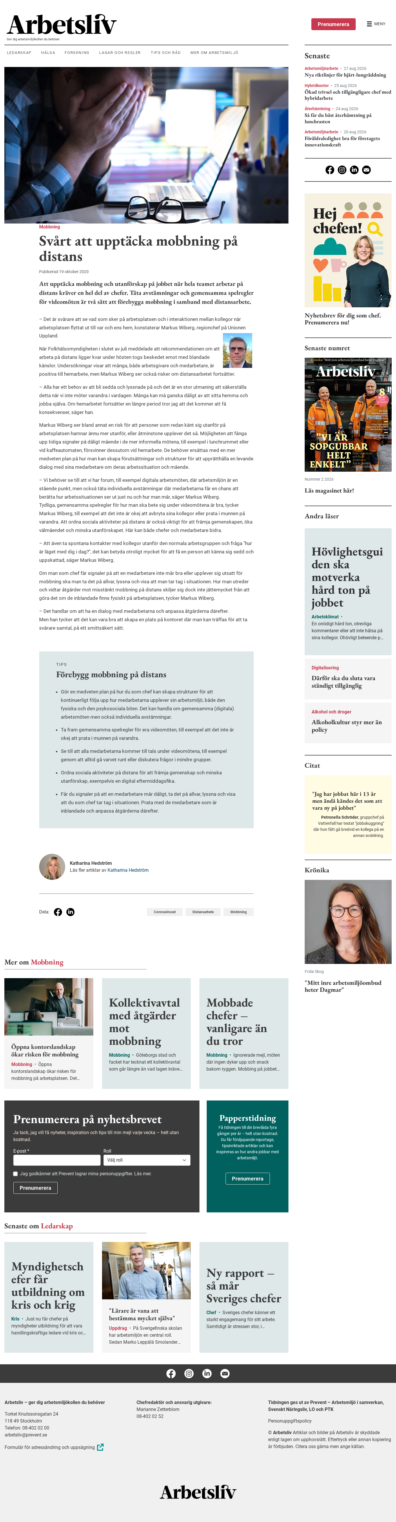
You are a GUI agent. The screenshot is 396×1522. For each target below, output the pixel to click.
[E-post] (366, 170)
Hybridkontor (317, 85)
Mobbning (49, 227)
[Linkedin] (354, 170)
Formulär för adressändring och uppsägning (50, 1447)
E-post (21, 1151)
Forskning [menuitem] (77, 52)
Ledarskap (57, 1226)
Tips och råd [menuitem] (166, 52)
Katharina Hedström (128, 870)
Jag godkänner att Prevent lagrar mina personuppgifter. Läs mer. (86, 1173)
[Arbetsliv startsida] (198, 1491)
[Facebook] (330, 170)
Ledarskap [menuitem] (19, 52)
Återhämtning (318, 108)
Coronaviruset (165, 912)
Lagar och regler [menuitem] (120, 52)
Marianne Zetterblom (158, 1409)
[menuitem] (147, 24)
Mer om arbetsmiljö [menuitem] (214, 52)
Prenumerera (333, 24)
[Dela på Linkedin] (70, 912)
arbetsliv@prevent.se (26, 1435)
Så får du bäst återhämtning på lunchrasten (338, 118)
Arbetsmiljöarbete (322, 68)
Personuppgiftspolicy (290, 1421)
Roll (107, 1151)
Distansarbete (203, 912)
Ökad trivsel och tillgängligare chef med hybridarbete (348, 95)
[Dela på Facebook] (58, 912)
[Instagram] (342, 170)
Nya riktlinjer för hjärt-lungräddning (345, 75)
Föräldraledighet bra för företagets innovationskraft (342, 141)
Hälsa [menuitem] (48, 52)
